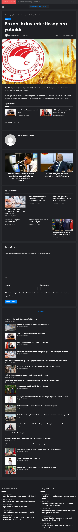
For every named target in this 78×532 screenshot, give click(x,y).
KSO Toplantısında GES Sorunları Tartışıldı (33, 343)
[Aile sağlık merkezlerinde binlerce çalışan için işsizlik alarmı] (10, 452)
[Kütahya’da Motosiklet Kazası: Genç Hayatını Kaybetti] (10, 408)
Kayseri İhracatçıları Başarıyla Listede (12, 221)
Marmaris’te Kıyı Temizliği (14, 433)
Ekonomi (16, 15)
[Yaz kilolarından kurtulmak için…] (10, 461)
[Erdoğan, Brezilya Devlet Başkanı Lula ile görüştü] (63, 225)
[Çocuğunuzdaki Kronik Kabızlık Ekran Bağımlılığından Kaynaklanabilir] (10, 399)
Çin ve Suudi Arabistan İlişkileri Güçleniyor (32, 386)
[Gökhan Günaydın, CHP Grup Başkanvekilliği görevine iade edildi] (10, 426)
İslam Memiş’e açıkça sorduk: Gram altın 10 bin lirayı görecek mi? (62, 199)
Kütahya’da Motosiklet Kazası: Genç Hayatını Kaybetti (37, 406)
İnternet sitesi (44, 285)
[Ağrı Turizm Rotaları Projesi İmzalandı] (10, 112)
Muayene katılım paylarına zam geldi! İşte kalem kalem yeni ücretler (15, 211)
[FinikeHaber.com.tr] (39, 6)
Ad (6, 277)
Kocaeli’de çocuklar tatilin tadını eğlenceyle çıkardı (36, 467)
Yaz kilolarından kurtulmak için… (29, 458)
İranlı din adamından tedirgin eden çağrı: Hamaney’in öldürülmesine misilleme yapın (36, 361)
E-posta (8, 285)
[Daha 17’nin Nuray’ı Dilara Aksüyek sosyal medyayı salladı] (10, 369)
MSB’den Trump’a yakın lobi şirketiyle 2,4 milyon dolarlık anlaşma (29, 438)
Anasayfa (9, 15)
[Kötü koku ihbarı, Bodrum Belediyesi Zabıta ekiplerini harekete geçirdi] (10, 417)
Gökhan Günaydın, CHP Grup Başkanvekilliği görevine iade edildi (41, 424)
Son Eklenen (39, 312)
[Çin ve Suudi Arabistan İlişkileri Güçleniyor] (10, 389)
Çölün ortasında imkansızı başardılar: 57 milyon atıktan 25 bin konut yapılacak (34, 381)
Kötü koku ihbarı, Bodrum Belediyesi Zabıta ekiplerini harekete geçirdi (43, 415)
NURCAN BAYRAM (13, 35)
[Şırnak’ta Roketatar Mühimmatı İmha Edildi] (10, 327)
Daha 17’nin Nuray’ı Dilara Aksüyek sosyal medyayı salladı (38, 366)
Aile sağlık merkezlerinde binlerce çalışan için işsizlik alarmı (39, 449)
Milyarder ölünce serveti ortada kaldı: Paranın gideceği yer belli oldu (38, 199)
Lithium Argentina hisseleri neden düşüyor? (38, 221)
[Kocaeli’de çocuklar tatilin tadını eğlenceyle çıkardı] (10, 470)
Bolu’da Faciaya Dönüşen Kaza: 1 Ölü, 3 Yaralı (21, 319)
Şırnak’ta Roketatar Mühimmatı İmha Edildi (33, 325)
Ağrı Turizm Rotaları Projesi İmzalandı (28, 2)
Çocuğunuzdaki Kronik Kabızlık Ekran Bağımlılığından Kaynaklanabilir (42, 397)
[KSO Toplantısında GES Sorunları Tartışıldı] (46, 112)
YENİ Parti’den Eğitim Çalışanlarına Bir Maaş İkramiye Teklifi (26, 375)
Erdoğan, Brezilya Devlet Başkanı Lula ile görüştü (61, 234)
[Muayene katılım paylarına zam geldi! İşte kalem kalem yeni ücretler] (15, 202)
